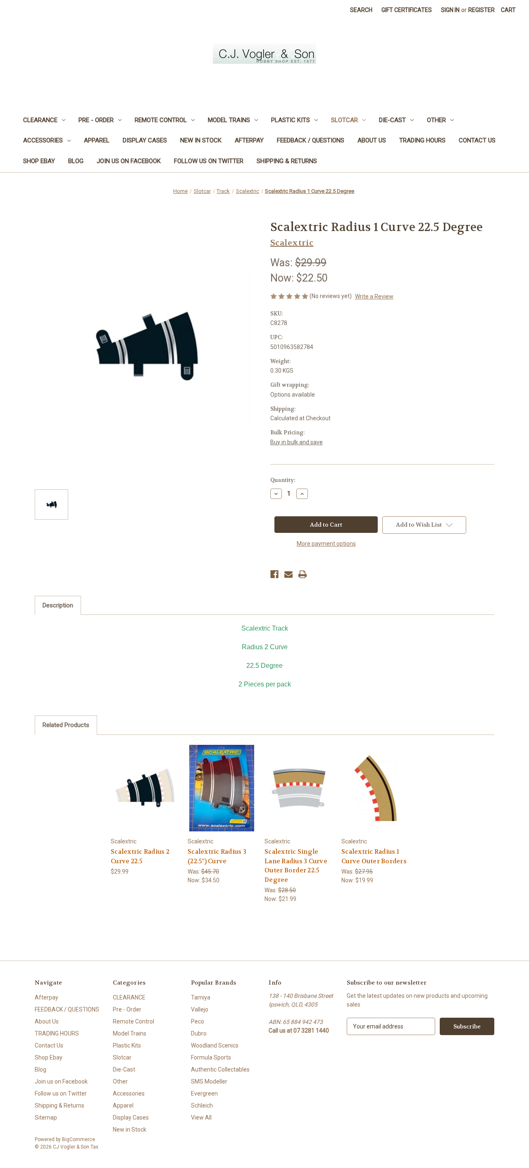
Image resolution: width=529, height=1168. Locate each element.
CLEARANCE (40, 120)
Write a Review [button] (374, 296)
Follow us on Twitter (208, 161)
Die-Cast (392, 120)
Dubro (199, 1033)
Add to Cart (145, 795)
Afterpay (249, 140)
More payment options (326, 543)
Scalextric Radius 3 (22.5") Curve (217, 856)
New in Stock (201, 140)
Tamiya (200, 997)
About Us (371, 140)
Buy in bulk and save (296, 442)
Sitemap (46, 1117)
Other (436, 120)
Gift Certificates (406, 10)
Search (361, 10)
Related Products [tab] (66, 725)
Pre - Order (96, 120)
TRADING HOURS (422, 140)
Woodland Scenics (214, 1045)
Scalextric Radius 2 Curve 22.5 (140, 856)
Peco (197, 1021)
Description (58, 605)
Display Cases (145, 140)
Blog (75, 161)
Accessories (43, 140)
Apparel (97, 140)
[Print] (302, 574)
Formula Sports (211, 1057)
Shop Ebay (39, 161)
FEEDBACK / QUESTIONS (310, 140)
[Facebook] (274, 574)
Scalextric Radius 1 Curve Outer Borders (374, 856)
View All (201, 1117)
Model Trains (229, 120)
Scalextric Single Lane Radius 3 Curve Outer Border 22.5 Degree (295, 866)
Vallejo (199, 1009)
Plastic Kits (290, 120)
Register (481, 10)
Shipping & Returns (287, 161)
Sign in (450, 10)
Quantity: (282, 480)
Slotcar (344, 120)
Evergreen (204, 1093)
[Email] (288, 574)
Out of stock (376, 795)
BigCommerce (78, 1139)
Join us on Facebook (129, 161)
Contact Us (477, 140)
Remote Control (161, 120)
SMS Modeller (209, 1081)
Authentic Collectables (220, 1069)
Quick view (144, 780)
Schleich (202, 1105)
